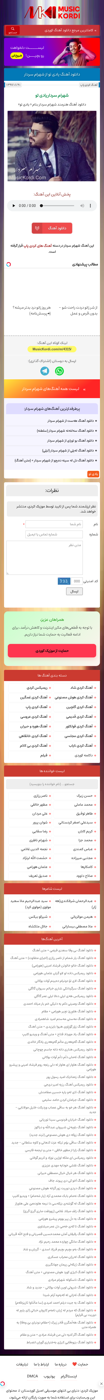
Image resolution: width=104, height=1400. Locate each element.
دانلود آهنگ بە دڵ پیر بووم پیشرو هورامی (66, 1219)
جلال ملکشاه (38, 926)
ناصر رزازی (40, 796)
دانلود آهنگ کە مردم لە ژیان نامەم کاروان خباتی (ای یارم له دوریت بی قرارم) (56, 1312)
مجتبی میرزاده (82, 858)
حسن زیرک (85, 796)
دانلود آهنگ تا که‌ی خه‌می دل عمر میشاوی (65, 1226)
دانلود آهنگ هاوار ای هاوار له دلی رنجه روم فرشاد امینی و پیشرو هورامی (52, 1067)
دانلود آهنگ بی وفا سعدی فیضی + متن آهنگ (62, 950)
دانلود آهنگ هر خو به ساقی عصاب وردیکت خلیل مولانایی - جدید (55, 1110)
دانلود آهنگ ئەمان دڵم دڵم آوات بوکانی (67, 1057)
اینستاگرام (69, 1376)
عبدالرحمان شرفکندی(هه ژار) (75, 904)
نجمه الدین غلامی (34, 849)
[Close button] (101, 1383)
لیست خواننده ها (52, 771)
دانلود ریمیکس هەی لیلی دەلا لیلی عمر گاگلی (63, 996)
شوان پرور (40, 822)
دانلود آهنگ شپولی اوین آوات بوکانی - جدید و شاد (60, 1287)
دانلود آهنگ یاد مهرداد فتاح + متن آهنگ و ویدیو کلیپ (57, 1034)
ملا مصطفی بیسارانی (77, 926)
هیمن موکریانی (82, 917)
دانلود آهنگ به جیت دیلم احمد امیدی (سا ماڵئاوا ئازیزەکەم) (54, 1302)
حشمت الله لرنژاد (34, 858)
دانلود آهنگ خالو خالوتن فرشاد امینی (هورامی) (62, 965)
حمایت (80, 1364)
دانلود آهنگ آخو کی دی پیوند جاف (70, 1180)
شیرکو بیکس (38, 917)
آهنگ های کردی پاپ (37, 246)
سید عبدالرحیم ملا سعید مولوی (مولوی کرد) (30, 904)
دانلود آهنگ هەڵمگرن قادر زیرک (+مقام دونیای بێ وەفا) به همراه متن (56, 1325)
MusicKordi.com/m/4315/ (52, 349)
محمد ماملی (83, 805)
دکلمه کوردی (84, 755)
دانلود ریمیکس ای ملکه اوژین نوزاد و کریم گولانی (61, 1158)
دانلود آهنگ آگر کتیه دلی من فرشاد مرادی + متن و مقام (56, 1334)
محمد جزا (86, 840)
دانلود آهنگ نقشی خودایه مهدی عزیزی (67, 1165)
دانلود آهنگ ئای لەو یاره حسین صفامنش (66, 1092)
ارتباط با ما (41, 1364)
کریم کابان (85, 831)
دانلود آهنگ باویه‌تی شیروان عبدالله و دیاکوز (64, 1127)
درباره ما (60, 1364)
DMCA (32, 1376)
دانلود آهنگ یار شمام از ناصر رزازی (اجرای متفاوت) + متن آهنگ (51, 958)
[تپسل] (2, 1383)
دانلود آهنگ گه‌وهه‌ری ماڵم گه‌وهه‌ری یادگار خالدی (60, 1042)
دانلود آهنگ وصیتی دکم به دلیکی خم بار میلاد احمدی (58, 1003)
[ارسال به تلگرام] (44, 371)
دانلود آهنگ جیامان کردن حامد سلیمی (67, 1100)
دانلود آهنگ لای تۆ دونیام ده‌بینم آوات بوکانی (64, 981)
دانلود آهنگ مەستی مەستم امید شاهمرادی (64, 1019)
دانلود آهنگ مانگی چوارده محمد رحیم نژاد (66, 1241)
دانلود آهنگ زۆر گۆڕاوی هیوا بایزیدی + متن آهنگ (60, 1026)
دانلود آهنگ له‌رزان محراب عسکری (70, 1257)
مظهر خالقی (39, 805)
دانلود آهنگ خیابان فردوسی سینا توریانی (66, 1119)
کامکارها (87, 867)
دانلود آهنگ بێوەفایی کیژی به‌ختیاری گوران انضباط (60, 1342)
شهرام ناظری (38, 840)
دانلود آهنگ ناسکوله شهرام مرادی (70, 1280)
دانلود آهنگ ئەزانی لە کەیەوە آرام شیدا (68, 1295)
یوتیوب (49, 1376)
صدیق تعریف (38, 876)
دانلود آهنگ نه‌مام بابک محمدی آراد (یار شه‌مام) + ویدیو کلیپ (52, 1196)
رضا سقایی (39, 831)
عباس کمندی (83, 849)
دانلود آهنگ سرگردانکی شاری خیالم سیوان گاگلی (60, 988)
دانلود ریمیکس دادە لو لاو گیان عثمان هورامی (63, 973)
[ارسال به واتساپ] (59, 371)
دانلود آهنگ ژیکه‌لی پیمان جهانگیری (69, 1264)
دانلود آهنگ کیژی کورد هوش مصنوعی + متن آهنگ (59, 1272)
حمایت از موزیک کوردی (52, 650)
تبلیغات (22, 1364)
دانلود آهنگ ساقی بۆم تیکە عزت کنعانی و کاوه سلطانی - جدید (52, 1142)
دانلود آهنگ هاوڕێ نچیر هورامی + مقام (67, 1011)
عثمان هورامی (37, 867)
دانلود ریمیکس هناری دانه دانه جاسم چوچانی (63, 1049)
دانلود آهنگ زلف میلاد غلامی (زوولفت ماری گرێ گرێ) (58, 1211)
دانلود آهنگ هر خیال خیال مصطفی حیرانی (65, 1173)
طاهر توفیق (84, 813)
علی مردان (39, 813)
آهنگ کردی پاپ (88, 84)
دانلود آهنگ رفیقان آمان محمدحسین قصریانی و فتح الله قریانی (51, 1234)
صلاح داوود (84, 876)
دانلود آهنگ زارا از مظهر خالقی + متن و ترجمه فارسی (59, 1150)
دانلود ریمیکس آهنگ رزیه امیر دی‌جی (68, 1084)
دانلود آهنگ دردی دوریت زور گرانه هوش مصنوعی (61, 1188)
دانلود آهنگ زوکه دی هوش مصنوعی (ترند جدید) (61, 1135)
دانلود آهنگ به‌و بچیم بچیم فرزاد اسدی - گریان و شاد (58, 1249)
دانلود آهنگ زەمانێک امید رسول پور (69, 1077)
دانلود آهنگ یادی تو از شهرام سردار (52, 74)
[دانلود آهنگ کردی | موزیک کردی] (52, 12)
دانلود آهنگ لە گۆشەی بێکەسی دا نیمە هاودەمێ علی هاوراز (54, 1203)
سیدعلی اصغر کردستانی (76, 822)
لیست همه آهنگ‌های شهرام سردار (50, 388)
